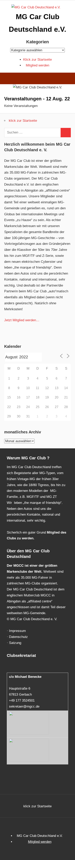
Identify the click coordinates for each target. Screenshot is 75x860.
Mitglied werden (37, 65)
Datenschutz (18, 637)
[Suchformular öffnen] (69, 79)
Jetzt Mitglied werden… (21, 320)
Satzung (15, 643)
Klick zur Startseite (37, 59)
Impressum (17, 631)
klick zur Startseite (23, 121)
